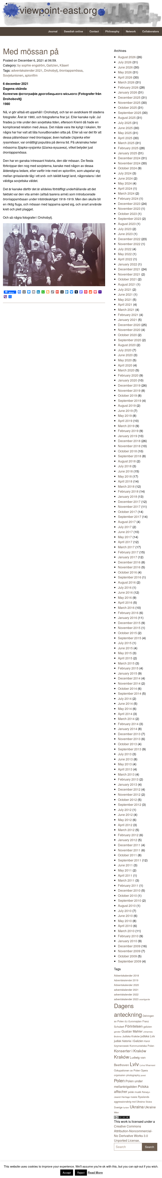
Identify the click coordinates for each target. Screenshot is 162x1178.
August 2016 (127, 582)
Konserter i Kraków (130, 1050)
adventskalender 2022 (126, 994)
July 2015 (125, 643)
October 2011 (127, 855)
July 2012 (125, 809)
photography (133, 1075)
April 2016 (125, 602)
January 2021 (127, 319)
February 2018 (128, 491)
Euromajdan (135, 1021)
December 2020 (129, 324)
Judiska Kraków (131, 1036)
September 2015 (129, 638)
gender (117, 1031)
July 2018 (125, 466)
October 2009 (127, 956)
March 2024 (126, 193)
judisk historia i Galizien (128, 1041)
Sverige (118, 1107)
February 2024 (128, 198)
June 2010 (125, 915)
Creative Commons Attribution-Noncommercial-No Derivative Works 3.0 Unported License (133, 1133)
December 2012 (129, 789)
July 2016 (125, 587)
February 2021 (128, 314)
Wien (116, 1112)
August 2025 (127, 117)
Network (131, 31)
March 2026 (126, 82)
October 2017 (127, 511)
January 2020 (127, 380)
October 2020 (127, 335)
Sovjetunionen (13, 75)
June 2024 (125, 178)
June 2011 (125, 865)
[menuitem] (53, 31)
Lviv (134, 1063)
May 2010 (125, 920)
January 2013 (127, 784)
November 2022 (129, 244)
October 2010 (127, 895)
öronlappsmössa (71, 70)
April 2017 (125, 542)
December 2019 (129, 385)
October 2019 (127, 395)
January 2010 (127, 941)
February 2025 (128, 148)
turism (126, 1107)
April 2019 (125, 420)
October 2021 (127, 279)
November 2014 (129, 683)
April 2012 (125, 825)
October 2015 (127, 633)
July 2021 (125, 289)
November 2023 (129, 208)
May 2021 (125, 299)
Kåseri (64, 65)
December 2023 (129, 203)
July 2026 (125, 62)
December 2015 (129, 622)
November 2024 (129, 163)
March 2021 (126, 309)
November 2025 (129, 102)
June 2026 (125, 67)
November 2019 (129, 390)
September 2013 (129, 749)
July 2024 (125, 173)
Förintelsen (134, 1026)
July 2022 (125, 249)
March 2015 (126, 663)
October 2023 (127, 213)
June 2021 (125, 294)
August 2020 (127, 345)
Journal (52, 31)
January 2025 (127, 153)
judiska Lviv (147, 1036)
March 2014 (126, 718)
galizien (147, 1026)
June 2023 (125, 233)
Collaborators (150, 31)
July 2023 (125, 229)
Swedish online (73, 31)
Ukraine (150, 1107)
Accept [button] (67, 1172)
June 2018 (125, 471)
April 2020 (125, 365)
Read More (95, 1172)
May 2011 (125, 870)
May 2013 (125, 764)
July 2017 (125, 527)
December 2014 (129, 678)
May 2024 (125, 183)
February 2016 (128, 612)
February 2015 (128, 668)
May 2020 (125, 360)
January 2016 (127, 617)
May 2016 (125, 597)
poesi (143, 1075)
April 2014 (125, 713)
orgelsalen (119, 1075)
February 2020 (128, 375)
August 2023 (127, 223)
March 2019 (126, 426)
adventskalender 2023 (126, 999)
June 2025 (125, 128)
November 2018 (129, 446)
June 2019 (125, 410)
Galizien (52, 65)
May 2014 (125, 708)
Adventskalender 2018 (126, 975)
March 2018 (126, 486)
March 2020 (126, 370)
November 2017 (129, 506)
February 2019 (128, 430)
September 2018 (129, 456)
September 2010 (129, 900)
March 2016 (126, 607)
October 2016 (127, 572)
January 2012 (127, 840)
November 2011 (129, 850)
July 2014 (125, 698)
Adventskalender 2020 (126, 985)
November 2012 (129, 794)
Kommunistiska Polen (142, 1046)
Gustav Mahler (132, 1031)
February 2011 (128, 885)
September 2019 (129, 400)
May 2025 (125, 132)
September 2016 (129, 577)
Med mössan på (31, 50)
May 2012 (125, 819)
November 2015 (129, 627)
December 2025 (129, 97)
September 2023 (129, 218)
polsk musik (134, 1092)
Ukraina (137, 1107)
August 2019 (127, 405)
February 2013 (128, 779)
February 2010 (128, 936)
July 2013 (125, 754)
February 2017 (128, 552)
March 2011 (126, 880)
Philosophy (112, 31)
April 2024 (125, 188)
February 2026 (128, 87)
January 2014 (127, 728)
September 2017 (129, 516)
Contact (94, 31)
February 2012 (128, 835)
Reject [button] (81, 1172)
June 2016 (125, 592)
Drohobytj (51, 70)
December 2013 (129, 734)
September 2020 (129, 340)
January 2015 (127, 673)
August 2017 (127, 521)
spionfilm (31, 75)
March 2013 (126, 774)
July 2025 (125, 122)
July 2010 (125, 910)
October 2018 (127, 451)
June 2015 (125, 648)
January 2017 (127, 557)
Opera (144, 1070)
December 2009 (129, 946)
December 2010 (129, 890)
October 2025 (127, 107)
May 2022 (125, 254)
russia (134, 1097)
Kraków (121, 1056)
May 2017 (125, 537)
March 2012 (126, 830)
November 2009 (129, 951)
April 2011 (125, 875)
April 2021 (125, 304)
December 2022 (129, 239)
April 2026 (125, 77)
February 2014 (128, 724)
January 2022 (127, 264)
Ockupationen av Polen (127, 1070)
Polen (119, 1080)
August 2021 (127, 284)
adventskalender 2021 (26, 70)
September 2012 (129, 804)
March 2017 (126, 547)
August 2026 (127, 57)
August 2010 (127, 905)
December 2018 (129, 441)
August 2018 (127, 461)
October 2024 (127, 168)
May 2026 (125, 72)
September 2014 (129, 693)
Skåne (149, 1101)
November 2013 (129, 739)
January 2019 (127, 436)
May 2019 (125, 415)
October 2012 (127, 799)
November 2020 (129, 329)
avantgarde (144, 999)
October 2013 (127, 744)
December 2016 (129, 562)
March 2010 (126, 931)
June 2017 (125, 531)
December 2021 (129, 269)
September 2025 (129, 112)
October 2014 (127, 688)
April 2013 (125, 769)
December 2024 (129, 158)
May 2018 (125, 476)
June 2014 (125, 703)
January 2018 (127, 496)
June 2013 (125, 759)
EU (126, 1021)
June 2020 (125, 355)
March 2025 (126, 143)
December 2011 (129, 845)
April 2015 (125, 658)
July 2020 (125, 350)
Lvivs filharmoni (147, 1065)
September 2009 (129, 961)
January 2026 (127, 92)
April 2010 (125, 925)
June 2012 (125, 814)
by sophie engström (31, 65)
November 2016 (129, 567)
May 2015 (125, 653)
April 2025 (125, 138)
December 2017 (129, 501)
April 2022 (125, 259)
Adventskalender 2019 (126, 980)
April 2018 (125, 481)
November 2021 (129, 274)
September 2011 (129, 860)
